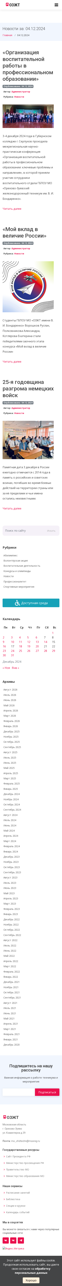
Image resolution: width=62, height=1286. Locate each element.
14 (45, 642)
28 (45, 651)
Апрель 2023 (10, 898)
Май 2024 (9, 830)
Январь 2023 (10, 914)
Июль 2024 (9, 820)
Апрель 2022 (10, 961)
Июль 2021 (9, 1008)
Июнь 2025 (9, 762)
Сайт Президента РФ (18, 1156)
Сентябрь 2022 (12, 935)
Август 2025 (10, 752)
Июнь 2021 (9, 1013)
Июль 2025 (9, 757)
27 (37, 651)
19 (28, 646)
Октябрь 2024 (11, 804)
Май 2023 (9, 893)
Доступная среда (34, 603)
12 (28, 642)
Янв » (15, 668)
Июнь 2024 (9, 825)
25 (20, 651)
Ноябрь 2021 (11, 987)
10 (12, 642)
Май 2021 (9, 1018)
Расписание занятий (18, 1193)
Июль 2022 (9, 945)
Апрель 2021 (10, 1023)
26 (28, 651)
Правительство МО (17, 1169)
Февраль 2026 (11, 721)
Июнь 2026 (9, 700)
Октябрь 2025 (11, 741)
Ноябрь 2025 (11, 736)
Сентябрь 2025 (12, 747)
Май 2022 (9, 955)
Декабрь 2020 (11, 1044)
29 (53, 651)
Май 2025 (9, 768)
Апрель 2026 (10, 710)
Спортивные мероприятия (18, 586)
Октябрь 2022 (11, 929)
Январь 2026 (10, 726)
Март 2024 (9, 841)
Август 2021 (10, 1002)
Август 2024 (10, 815)
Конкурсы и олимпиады (17, 571)
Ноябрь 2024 (11, 799)
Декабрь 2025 (11, 731)
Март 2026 (9, 715)
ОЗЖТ (14, 5)
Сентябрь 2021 (12, 997)
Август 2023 (10, 877)
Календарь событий (17, 1212)
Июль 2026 (9, 695)
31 (12, 655)
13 (37, 642)
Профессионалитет (14, 581)
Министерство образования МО (25, 1176)
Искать (51, 530)
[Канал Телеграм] (21, 1240)
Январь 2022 (10, 976)
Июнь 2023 (9, 888)
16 (4, 646)
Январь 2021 (10, 1039)
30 (4, 655)
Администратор (21, 91)
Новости (19, 96)
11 (20, 642)
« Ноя (6, 668)
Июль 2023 (9, 882)
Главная (7, 35)
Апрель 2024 (10, 835)
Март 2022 (9, 966)
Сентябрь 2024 (12, 809)
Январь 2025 (10, 788)
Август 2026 (10, 689)
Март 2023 (9, 903)
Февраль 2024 (11, 846)
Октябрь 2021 (11, 992)
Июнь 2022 (9, 950)
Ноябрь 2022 (11, 924)
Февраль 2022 (11, 971)
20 (37, 646)
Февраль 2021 (11, 1034)
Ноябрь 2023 (11, 861)
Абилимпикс (10, 555)
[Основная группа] (6, 1240)
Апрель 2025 (10, 773)
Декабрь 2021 (11, 982)
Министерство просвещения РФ (25, 1163)
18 (20, 646)
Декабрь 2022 (11, 919)
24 (12, 651)
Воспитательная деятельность (21, 565)
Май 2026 (9, 705)
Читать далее (12, 209)
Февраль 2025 (11, 783)
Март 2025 (9, 778)
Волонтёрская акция (15, 560)
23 (4, 651)
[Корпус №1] (13, 1240)
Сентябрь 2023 (12, 872)
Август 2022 (10, 940)
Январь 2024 (10, 851)
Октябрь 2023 (11, 867)
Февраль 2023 (11, 909)
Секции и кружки (15, 1206)
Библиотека (13, 1199)
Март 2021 (9, 1029)
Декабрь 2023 (11, 856)
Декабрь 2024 (11, 794)
